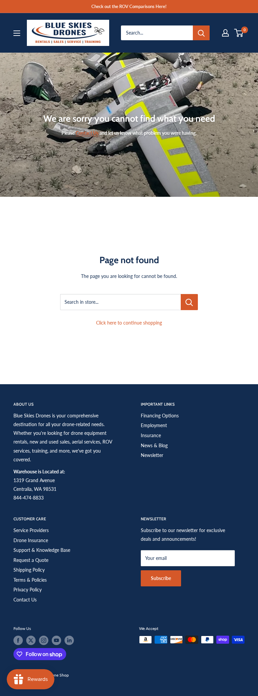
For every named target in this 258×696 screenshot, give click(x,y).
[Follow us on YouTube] (56, 640)
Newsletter (152, 455)
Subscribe (161, 578)
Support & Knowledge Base (41, 550)
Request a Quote (30, 560)
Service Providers (31, 530)
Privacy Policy (27, 589)
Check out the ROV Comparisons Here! (129, 6)
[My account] (225, 33)
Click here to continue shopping (129, 323)
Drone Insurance (30, 540)
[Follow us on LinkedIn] (69, 640)
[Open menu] (16, 33)
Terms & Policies (30, 580)
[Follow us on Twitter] (31, 640)
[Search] (201, 32)
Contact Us (25, 599)
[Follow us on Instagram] (43, 640)
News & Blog (154, 445)
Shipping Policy (29, 570)
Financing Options (160, 415)
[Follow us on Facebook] (18, 640)
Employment (154, 425)
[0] (239, 33)
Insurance (151, 435)
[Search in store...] (189, 302)
